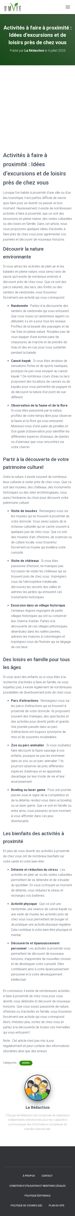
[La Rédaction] (38, 1087)
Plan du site (56, 1205)
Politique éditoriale (38, 1195)
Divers (26, 1063)
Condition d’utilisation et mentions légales (37, 1185)
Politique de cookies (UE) (26, 1205)
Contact (47, 1175)
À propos (29, 1175)
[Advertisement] (37, 105)
